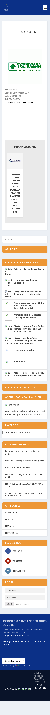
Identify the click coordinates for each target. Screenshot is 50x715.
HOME (8, 519)
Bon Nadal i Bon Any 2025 (17, 467)
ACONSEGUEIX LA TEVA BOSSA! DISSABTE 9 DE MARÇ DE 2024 (24, 494)
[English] (10, 656)
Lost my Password (23, 604)
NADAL (8, 526)
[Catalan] (4, 656)
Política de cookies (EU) (39, 680)
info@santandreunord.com (15, 635)
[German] (17, 656)
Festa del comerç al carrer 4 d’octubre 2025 (23, 452)
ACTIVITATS (11, 512)
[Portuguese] (24, 656)
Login (9, 604)
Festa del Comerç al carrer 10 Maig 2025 (24, 460)
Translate (25, 665)
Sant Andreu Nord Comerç (18, 432)
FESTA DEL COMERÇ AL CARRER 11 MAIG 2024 (24, 485)
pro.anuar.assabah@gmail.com (19, 102)
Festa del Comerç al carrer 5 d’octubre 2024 (23, 475)
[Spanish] (7, 656)
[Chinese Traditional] (27, 656)
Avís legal (7, 641)
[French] (14, 656)
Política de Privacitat (23, 641)
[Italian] (20, 656)
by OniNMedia (10, 689)
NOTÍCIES (9, 533)
